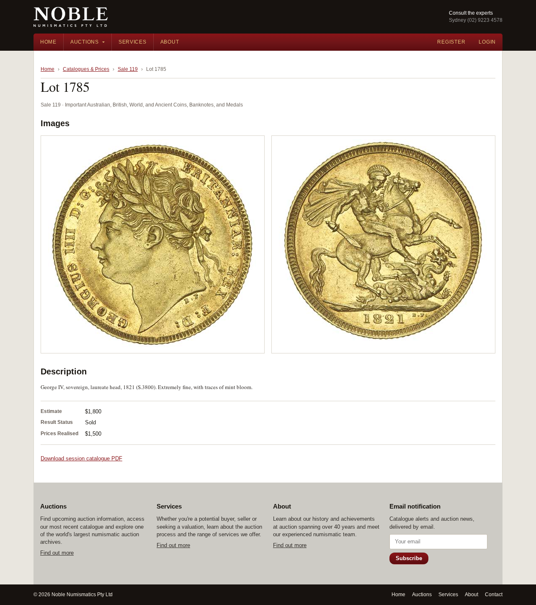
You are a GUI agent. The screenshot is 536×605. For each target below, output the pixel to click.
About (169, 42)
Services (133, 42)
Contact (493, 594)
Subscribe (409, 558)
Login (487, 42)
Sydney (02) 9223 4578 (475, 20)
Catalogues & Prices (86, 69)
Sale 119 (128, 69)
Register (451, 42)
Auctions (84, 42)
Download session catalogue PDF (81, 458)
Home (48, 42)
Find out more (57, 553)
